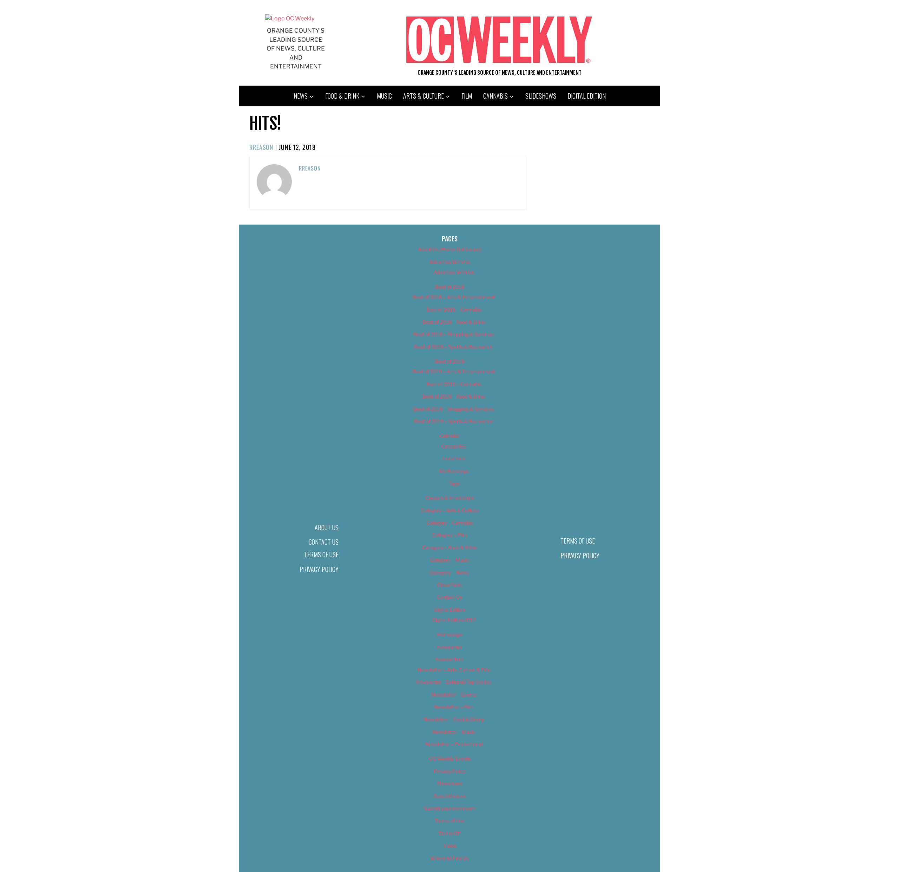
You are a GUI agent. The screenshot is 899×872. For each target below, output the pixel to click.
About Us (327, 527)
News (301, 95)
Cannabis (495, 95)
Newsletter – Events (454, 695)
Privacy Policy (319, 569)
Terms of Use (321, 554)
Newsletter (449, 647)
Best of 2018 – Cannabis (453, 309)
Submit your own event (449, 808)
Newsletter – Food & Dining (454, 719)
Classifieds (449, 585)
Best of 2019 (449, 361)
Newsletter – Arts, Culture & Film (454, 670)
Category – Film (449, 535)
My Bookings (453, 471)
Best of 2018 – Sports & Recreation (453, 347)
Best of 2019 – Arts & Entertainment (454, 371)
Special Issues (450, 796)
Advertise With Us (449, 262)
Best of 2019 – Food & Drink (453, 396)
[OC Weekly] (289, 18)
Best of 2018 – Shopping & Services (453, 334)
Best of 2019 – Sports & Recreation (453, 421)
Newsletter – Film (453, 707)
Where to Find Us (449, 858)
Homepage (449, 635)
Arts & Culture (423, 95)
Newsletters (449, 659)
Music (384, 95)
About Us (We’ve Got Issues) (449, 249)
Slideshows (540, 95)
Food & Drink (342, 95)
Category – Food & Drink (449, 548)
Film (466, 95)
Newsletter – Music (453, 732)
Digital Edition (586, 95)
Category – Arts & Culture (449, 510)
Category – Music (449, 560)
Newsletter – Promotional (454, 744)
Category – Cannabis (449, 523)
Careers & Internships (449, 498)
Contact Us (324, 541)
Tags (453, 483)
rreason (261, 147)
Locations (454, 458)
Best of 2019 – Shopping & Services (453, 409)
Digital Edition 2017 (453, 620)
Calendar (449, 436)
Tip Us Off (449, 833)
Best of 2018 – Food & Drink (453, 322)
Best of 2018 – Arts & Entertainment (454, 297)
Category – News (449, 572)
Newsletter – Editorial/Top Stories (453, 682)
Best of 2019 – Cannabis (453, 384)
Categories (453, 446)
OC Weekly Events (450, 758)
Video (449, 845)
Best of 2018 (449, 287)
